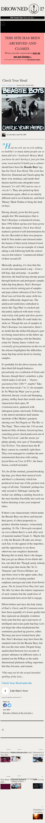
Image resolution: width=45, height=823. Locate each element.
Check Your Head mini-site (17, 683)
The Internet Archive (33, 60)
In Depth (20, 23)
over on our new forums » (27, 54)
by (11, 135)
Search (40, 30)
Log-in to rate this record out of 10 (11, 697)
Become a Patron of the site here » (18, 712)
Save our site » (22, 17)
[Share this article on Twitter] (9, 705)
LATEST (3, 742)
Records (11, 23)
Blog (38, 23)
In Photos (30, 23)
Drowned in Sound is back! (21, 752)
